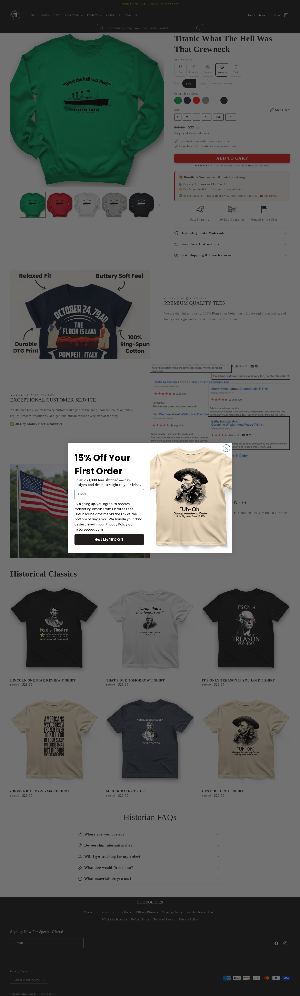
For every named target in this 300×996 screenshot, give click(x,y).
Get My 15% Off (109, 539)
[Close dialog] (226, 448)
